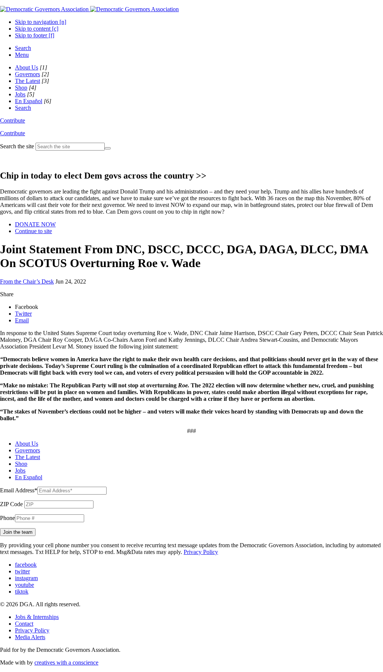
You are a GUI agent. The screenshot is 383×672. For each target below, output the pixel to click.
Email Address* (18, 490)
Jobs (20, 94)
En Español (28, 101)
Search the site (17, 146)
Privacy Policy (201, 552)
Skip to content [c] (36, 28)
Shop (21, 87)
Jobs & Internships (37, 617)
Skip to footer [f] (34, 35)
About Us (26, 67)
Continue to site (33, 231)
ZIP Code (11, 504)
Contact (24, 623)
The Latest (27, 81)
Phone (7, 518)
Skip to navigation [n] (40, 22)
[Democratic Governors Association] (89, 9)
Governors (27, 74)
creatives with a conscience (66, 662)
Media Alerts (30, 637)
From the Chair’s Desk (27, 281)
